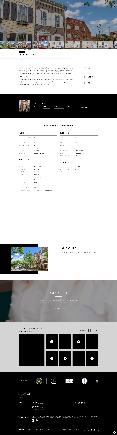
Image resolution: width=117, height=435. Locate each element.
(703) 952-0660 (46, 108)
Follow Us (83, 330)
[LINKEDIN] (91, 429)
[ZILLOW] (98, 429)
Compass (57, 412)
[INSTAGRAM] (88, 429)
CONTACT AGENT (84, 107)
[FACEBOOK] (85, 429)
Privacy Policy (75, 429)
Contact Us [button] (58, 308)
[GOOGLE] (95, 429)
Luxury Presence (45, 429)
